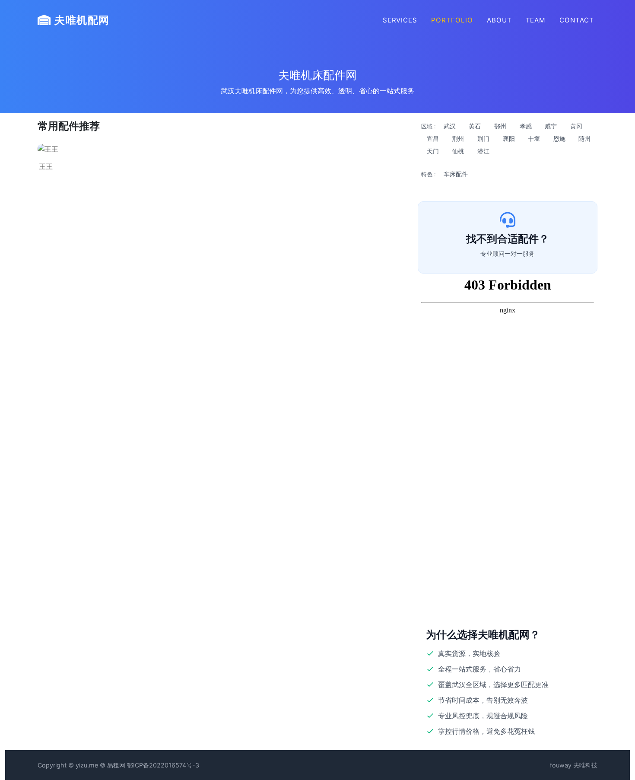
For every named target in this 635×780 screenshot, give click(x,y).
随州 (584, 138)
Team (536, 20)
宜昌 (433, 138)
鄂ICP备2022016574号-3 (163, 765)
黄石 (475, 126)
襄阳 (509, 138)
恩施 (559, 138)
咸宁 (551, 126)
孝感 (526, 126)
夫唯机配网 (80, 20)
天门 (433, 151)
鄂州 (500, 126)
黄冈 (576, 126)
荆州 (458, 138)
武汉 (450, 126)
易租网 (116, 765)
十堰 (534, 138)
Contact (576, 20)
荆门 (483, 138)
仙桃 (458, 151)
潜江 (483, 151)
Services (400, 20)
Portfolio (452, 20)
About (499, 20)
